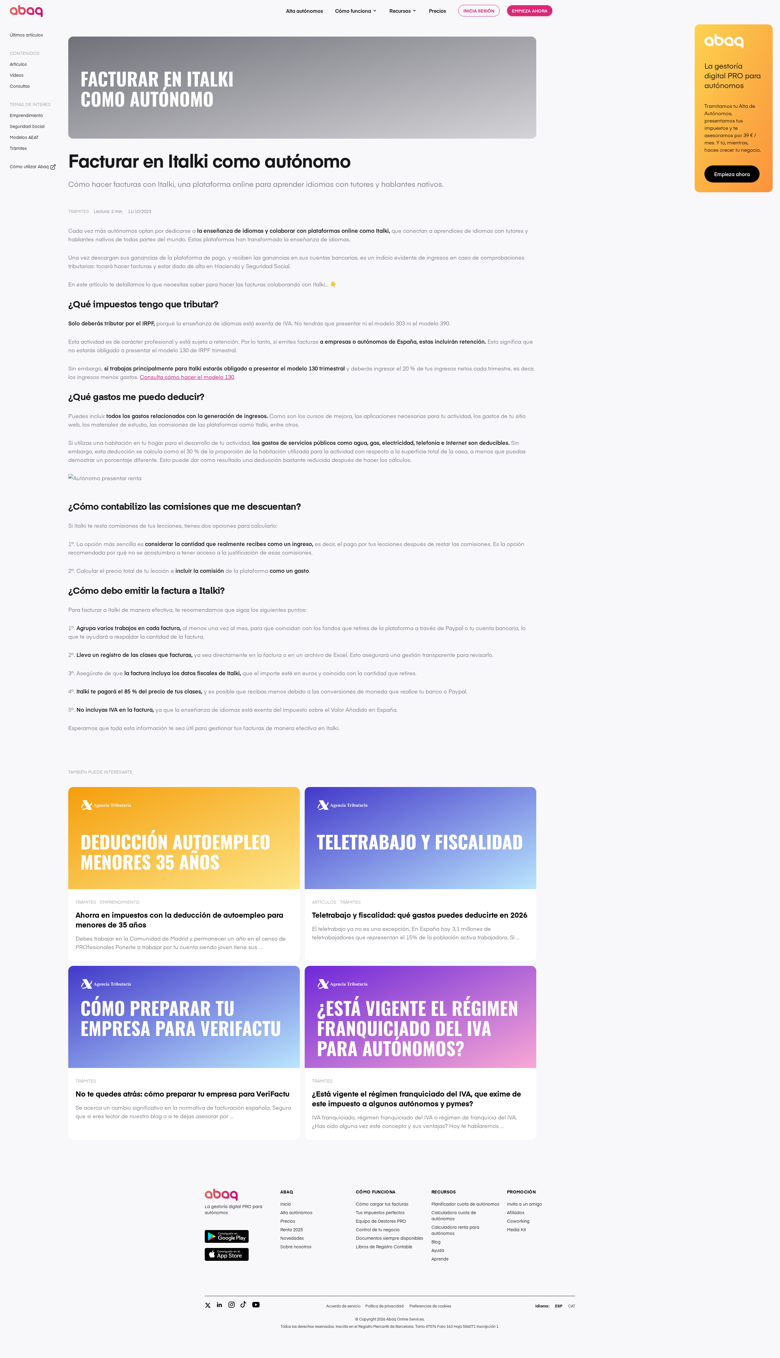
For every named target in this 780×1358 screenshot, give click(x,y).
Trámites (18, 148)
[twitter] (208, 1305)
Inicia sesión (479, 11)
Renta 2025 (291, 1229)
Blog (436, 1242)
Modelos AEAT (24, 137)
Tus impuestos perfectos (380, 1212)
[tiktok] (243, 1304)
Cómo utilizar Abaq (30, 166)
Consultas (20, 86)
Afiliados (515, 1212)
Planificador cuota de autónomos (465, 1204)
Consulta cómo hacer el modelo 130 (187, 377)
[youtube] (256, 1304)
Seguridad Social (27, 126)
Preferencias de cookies (430, 1305)
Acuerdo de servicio (343, 1305)
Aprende (439, 1259)
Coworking (518, 1221)
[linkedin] (219, 1304)
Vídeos (16, 75)
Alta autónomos (304, 10)
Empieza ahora (530, 11)
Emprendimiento (26, 115)
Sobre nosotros (295, 1246)
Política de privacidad (384, 1305)
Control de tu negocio (378, 1229)
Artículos (18, 64)
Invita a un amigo (524, 1204)
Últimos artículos (26, 35)
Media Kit (516, 1229)
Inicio (285, 1204)
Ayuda (437, 1250)
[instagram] (231, 1304)
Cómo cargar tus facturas (382, 1204)
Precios (437, 10)
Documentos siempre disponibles (389, 1238)
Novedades (292, 1238)
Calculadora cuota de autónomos (453, 1215)
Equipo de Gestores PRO (381, 1221)
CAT (571, 1305)
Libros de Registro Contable (384, 1246)
